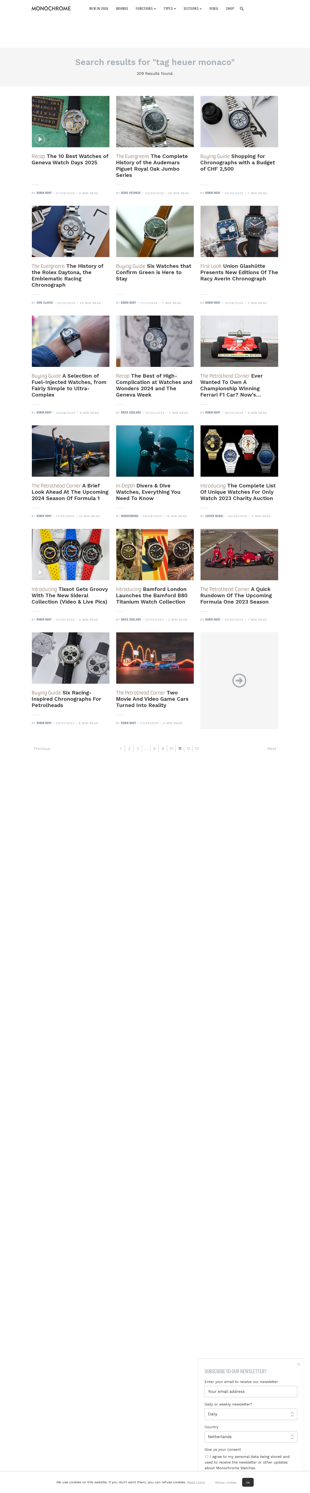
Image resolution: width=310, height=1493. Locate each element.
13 (197, 748)
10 (171, 748)
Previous (42, 748)
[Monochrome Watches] (51, 8)
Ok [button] (248, 1482)
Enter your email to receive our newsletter (241, 1382)
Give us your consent (223, 1449)
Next (271, 748)
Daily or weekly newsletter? (228, 1404)
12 (188, 748)
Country (211, 1427)
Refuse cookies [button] (226, 1482)
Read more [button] (196, 1482)
